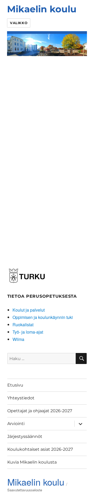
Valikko (18, 23)
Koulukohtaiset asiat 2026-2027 (40, 449)
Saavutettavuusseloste (24, 489)
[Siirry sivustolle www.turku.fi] (26, 275)
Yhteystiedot (20, 397)
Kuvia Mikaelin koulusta (32, 462)
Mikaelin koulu (42, 9)
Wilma (18, 339)
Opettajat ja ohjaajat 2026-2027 (39, 410)
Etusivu (15, 385)
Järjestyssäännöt (24, 436)
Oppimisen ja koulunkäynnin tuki (43, 317)
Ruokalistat (23, 325)
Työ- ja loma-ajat (28, 332)
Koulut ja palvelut (29, 310)
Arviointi (16, 423)
